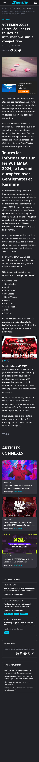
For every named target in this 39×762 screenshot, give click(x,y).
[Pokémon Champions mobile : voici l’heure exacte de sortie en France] (19, 608)
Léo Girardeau (18, 492)
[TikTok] (33, 653)
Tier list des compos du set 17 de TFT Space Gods (17, 683)
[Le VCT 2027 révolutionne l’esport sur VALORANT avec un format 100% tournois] (19, 514)
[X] (15, 50)
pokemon (24, 614)
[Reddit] (19, 50)
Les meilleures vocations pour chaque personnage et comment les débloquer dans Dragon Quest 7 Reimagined (18, 677)
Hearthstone (10, 585)
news (17, 614)
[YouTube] (25, 653)
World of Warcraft (13, 619)
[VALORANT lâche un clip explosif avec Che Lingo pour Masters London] (19, 477)
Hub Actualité (15, 8)
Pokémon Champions (14, 601)
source (5, 360)
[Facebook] (11, 50)
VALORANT (27, 8)
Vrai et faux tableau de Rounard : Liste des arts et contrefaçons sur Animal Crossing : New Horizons (18, 672)
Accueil (4, 8)
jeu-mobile (8, 614)
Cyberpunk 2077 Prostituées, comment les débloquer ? (18, 689)
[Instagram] (21, 653)
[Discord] (17, 653)
